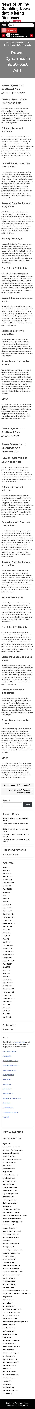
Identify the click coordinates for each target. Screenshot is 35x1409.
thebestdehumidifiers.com (12, 1309)
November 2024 (8, 917)
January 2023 (7, 986)
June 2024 (6, 933)
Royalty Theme (23, 1405)
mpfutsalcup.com (9, 1331)
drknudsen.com (8, 1300)
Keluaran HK (7, 1056)
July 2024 (6, 930)
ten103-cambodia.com (10, 1362)
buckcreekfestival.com (11, 1175)
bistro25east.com (9, 1259)
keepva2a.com (8, 1303)
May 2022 (6, 1011)
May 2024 (6, 936)
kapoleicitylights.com (10, 1194)
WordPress (19, 1403)
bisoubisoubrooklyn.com (11, 1212)
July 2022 (6, 1004)
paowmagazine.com (10, 1200)
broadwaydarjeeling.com (11, 1253)
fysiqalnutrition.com (10, 1187)
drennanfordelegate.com (11, 1347)
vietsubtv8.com (8, 1197)
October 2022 (7, 995)
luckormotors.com (9, 1343)
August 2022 (7, 1001)
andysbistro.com (8, 1306)
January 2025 (7, 911)
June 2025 (6, 895)
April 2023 (6, 976)
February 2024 (8, 945)
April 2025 (6, 901)
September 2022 (9, 998)
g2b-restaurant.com (10, 1278)
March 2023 (7, 980)
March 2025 (7, 905)
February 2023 (8, 983)
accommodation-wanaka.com (13, 1150)
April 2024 (6, 939)
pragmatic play (19, 1042)
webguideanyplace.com (11, 1315)
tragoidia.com (7, 1172)
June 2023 (6, 970)
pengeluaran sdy (8, 1387)
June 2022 (6, 1008)
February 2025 (8, 908)
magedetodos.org (9, 1284)
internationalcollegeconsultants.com (15, 1290)
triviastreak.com (8, 1350)
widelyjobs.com (8, 1247)
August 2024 (7, 926)
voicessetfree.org (9, 1256)
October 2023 (7, 958)
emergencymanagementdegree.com (15, 1322)
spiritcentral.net (8, 1184)
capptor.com (7, 1240)
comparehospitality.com (11, 1234)
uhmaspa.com (7, 1206)
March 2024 (7, 942)
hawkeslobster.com (9, 1181)
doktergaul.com (8, 1287)
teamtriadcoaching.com (11, 1353)
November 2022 (8, 992)
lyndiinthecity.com (9, 1178)
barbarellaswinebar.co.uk (11, 1147)
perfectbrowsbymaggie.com (13, 1222)
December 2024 (8, 914)
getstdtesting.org (9, 1156)
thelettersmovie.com (10, 1203)
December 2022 (8, 989)
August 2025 (7, 889)
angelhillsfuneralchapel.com (12, 1272)
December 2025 (8, 883)
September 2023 (9, 961)
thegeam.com (7, 1297)
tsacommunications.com (11, 1312)
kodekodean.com (9, 1356)
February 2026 (8, 876)
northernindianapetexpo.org (12, 1269)
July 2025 (6, 892)
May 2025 (6, 898)
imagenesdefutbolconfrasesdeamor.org (17, 1294)
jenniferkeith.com (9, 1325)
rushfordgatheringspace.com (13, 1250)
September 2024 (9, 923)
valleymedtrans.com (10, 1281)
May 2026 (6, 867)
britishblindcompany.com (11, 1265)
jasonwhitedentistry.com (11, 1209)
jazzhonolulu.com (9, 1169)
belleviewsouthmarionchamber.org (15, 1215)
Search (6, 800)
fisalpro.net (7, 1337)
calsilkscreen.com (9, 1328)
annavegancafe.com (10, 1334)
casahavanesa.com (9, 1162)
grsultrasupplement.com (11, 1275)
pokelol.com (7, 1166)
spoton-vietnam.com (10, 1359)
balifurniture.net (8, 1225)
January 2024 (7, 948)
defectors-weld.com (10, 1190)
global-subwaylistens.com (12, 1219)
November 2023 (8, 955)
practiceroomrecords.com (12, 1231)
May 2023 (6, 973)
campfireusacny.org (10, 1262)
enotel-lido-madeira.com (11, 1340)
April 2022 (6, 1014)
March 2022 (7, 1017)
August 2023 (7, 964)
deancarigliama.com (10, 1319)
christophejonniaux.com (11, 1244)
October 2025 (7, 886)
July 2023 (6, 967)
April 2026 (6, 870)
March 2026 (7, 873)
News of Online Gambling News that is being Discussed (15, 11)
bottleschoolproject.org (11, 1153)
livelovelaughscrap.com (11, 1237)
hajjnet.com (7, 1144)
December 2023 (8, 951)
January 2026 (7, 880)
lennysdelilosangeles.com (12, 1159)
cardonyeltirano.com (10, 1228)
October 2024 (7, 920)
